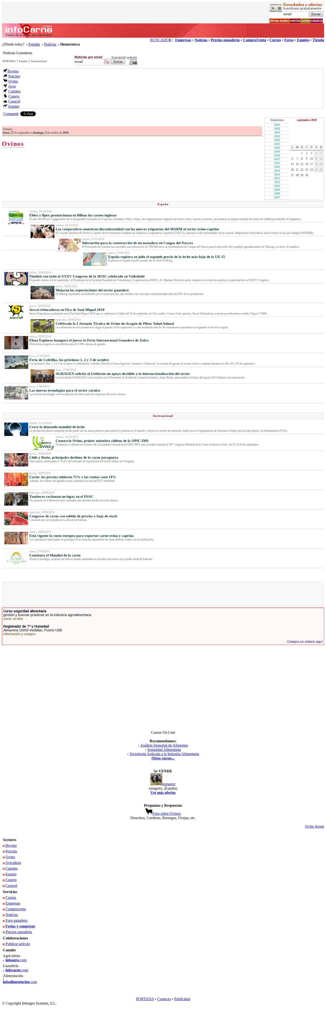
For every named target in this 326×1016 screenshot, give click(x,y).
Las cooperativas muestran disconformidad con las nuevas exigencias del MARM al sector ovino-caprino (137, 229)
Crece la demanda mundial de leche (57, 427)
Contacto (164, 999)
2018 (277, 155)
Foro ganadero (16, 920)
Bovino (13, 71)
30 (306, 175)
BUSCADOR (161, 40)
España (23, 61)
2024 (277, 132)
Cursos (10, 898)
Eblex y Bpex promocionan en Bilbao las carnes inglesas (73, 215)
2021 (277, 143)
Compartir (11, 114)
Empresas (12, 903)
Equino (13, 106)
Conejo (13, 96)
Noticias (50, 44)
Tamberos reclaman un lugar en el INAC (61, 496)
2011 (277, 182)
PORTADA (9, 61)
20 (292, 169)
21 (297, 169)
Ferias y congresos (20, 926)
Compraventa (15, 909)
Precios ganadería (18, 932)
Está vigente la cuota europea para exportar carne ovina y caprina (81, 536)
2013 (277, 174)
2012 (277, 178)
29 (301, 175)
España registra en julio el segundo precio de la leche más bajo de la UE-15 (166, 257)
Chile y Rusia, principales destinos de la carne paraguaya (73, 457)
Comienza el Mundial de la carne (55, 555)
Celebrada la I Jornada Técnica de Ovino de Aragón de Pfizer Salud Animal (115, 323)
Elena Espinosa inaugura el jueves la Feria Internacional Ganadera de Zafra (89, 340)
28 (297, 175)
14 (297, 164)
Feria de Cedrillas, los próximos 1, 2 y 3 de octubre (69, 360)
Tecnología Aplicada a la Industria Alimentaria (164, 754)
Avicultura (13, 863)
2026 (277, 124)
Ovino (13, 81)
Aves (12, 86)
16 (306, 164)
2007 (277, 197)
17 (311, 164)
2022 (277, 140)
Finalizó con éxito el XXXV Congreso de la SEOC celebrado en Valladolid (86, 276)
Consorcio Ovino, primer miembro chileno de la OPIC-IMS (102, 441)
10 (311, 158)
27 (292, 175)
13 (292, 164)
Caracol (14, 101)
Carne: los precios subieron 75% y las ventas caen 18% (72, 477)
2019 (277, 151)
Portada (34, 44)
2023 (277, 136)
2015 (277, 166)
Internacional (39, 61)
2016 (277, 163)
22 (301, 169)
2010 (277, 185)
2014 (277, 170)
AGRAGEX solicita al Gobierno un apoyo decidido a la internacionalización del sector (123, 374)
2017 (277, 159)
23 (306, 169)
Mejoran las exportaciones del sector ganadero (92, 290)
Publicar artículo (17, 944)
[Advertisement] (163, 594)
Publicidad (182, 999)
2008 (277, 193)
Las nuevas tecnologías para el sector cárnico (64, 390)
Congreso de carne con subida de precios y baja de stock (73, 516)
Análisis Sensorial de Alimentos (164, 745)
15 (301, 164)
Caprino (14, 91)
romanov (169, 784)
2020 (277, 147)
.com (15, 960)
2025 (277, 128)
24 (311, 169)
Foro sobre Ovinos (166, 814)
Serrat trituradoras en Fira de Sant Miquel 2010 (67, 310)
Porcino (14, 76)
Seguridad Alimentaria (164, 750)
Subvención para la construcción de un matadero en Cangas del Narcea (137, 243)
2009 (277, 189)
